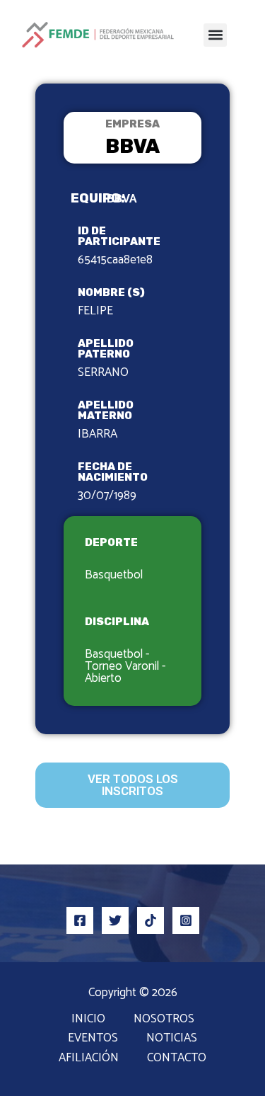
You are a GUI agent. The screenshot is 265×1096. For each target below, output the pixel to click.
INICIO (88, 1019)
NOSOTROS (164, 1019)
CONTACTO (176, 1058)
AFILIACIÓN (89, 1058)
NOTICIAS (171, 1038)
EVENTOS (93, 1038)
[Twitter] (115, 920)
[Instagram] (185, 920)
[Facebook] (79, 920)
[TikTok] (150, 920)
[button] (215, 35)
